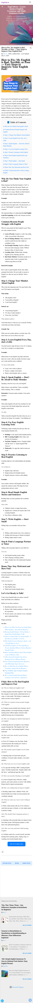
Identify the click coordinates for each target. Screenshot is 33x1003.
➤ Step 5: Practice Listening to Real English (15, 152)
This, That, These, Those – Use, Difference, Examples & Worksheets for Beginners (14, 907)
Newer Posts (7, 863)
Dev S (5, 54)
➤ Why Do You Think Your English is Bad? (15, 126)
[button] (30, 48)
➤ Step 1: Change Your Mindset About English (16, 135)
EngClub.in (5, 2)
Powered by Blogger (17, 987)
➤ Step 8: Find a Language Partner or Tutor (15, 164)
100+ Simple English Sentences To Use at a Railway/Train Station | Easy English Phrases (14, 961)
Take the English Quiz (16, 844)
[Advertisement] (16, 34)
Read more (27, 925)
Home (17, 863)
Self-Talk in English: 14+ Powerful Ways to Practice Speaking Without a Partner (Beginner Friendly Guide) (18, 648)
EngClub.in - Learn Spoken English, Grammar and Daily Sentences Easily (16, 10)
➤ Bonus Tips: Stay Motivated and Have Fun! (16, 167)
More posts (26, 863)
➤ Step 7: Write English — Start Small (14, 161)
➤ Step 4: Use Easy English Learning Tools (15, 149)
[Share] (2, 1001)
